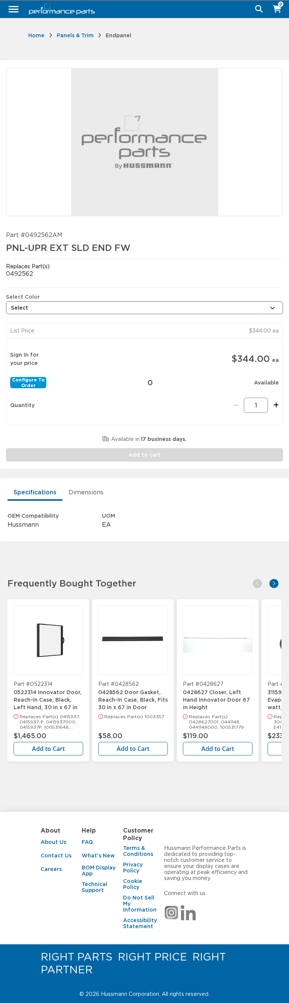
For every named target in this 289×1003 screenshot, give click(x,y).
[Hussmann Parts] (141, 9)
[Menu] (14, 9)
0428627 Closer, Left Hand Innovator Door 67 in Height (216, 696)
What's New (98, 856)
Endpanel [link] (118, 35)
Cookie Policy (132, 884)
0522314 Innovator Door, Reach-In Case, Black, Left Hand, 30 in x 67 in (48, 696)
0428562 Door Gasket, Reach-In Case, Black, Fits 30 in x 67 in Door (133, 696)
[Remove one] (236, 405)
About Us (53, 842)
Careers (51, 869)
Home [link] (36, 35)
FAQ (87, 842)
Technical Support (94, 887)
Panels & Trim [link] (75, 35)
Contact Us (56, 856)
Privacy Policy (133, 868)
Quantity (22, 405)
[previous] (257, 583)
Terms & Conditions (138, 851)
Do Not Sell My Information (140, 904)
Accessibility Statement (140, 923)
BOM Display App (99, 871)
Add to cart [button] (144, 455)
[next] (273, 583)
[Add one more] (275, 405)
